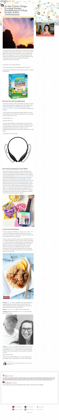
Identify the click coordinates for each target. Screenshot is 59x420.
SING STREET (26, 231)
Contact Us (41, 409)
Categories (18, 1)
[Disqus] (29, 388)
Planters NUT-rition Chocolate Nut (11, 108)
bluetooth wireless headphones (22, 176)
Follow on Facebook (18, 409)
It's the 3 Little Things (9, 4)
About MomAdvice (18, 406)
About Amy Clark (30, 406)
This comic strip (10, 346)
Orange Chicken (11, 309)
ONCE (31, 231)
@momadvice (41, 406)
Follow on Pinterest (30, 409)
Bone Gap (9, 302)
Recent (24, 1)
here (13, 364)
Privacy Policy (29, 412)
